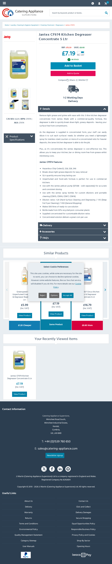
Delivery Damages (83, 512)
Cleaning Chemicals (47, 25)
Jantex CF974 (70, 25)
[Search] (106, 12)
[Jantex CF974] (19, 64)
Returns (28, 517)
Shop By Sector (83, 540)
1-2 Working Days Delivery (73, 99)
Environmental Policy (28, 529)
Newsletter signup (55, 455)
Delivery (47, 225)
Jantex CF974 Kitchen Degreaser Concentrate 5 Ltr (19, 377)
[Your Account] (99, 3)
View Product (25, 315)
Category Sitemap (28, 540)
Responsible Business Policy (83, 529)
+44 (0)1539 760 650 (57, 441)
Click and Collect (83, 506)
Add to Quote (73, 73)
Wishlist (82, 79)
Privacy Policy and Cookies (83, 534)
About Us (28, 500)
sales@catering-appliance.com (57, 448)
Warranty (28, 512)
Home (7, 25)
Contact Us (83, 500)
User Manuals (28, 546)
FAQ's (45, 238)
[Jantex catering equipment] (7, 37)
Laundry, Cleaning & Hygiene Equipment (25, 25)
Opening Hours (83, 546)
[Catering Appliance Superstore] (22, 12)
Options (54, 295)
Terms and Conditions (28, 523)
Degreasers (60, 25)
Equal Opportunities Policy (83, 523)
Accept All (67, 295)
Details (46, 109)
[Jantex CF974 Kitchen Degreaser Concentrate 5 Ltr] (19, 360)
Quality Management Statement (28, 534)
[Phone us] (92, 3)
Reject (42, 295)
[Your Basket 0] (106, 3)
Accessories (48, 232)
